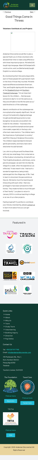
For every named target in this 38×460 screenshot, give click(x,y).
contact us (31, 205)
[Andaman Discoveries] (11, 2)
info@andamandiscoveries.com (19, 352)
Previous (8, 12)
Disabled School (13, 90)
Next (31, 12)
